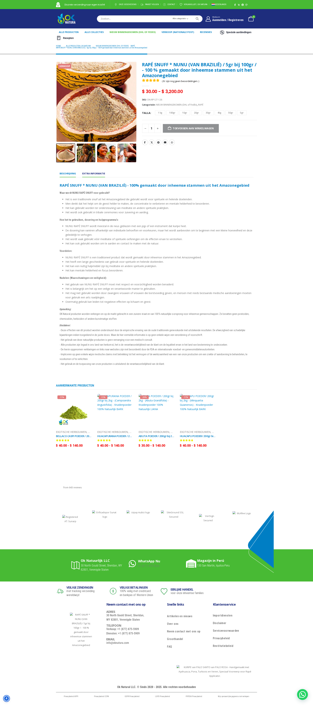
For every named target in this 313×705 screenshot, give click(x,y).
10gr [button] (184, 112)
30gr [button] (208, 112)
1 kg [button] (160, 112)
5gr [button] (242, 112)
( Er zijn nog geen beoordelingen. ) (180, 81)
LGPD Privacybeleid (162, 696)
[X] (239, 5)
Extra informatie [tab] (93, 173)
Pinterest (158, 142)
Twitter (152, 142)
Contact (171, 4)
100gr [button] (172, 112)
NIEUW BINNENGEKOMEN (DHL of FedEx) (133, 32)
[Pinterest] (242, 5)
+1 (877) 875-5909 (148, 566)
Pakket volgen (152, 4)
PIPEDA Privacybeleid (194, 696)
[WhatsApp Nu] (133, 563)
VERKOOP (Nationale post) (178, 32)
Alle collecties (94, 32)
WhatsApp (172, 142)
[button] (57, 102)
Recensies (206, 32)
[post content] (74, 412)
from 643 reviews (72, 487)
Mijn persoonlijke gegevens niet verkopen (233, 696)
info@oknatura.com (117, 643)
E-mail (165, 142)
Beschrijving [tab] (68, 173)
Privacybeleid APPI (71, 696)
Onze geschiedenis (127, 4)
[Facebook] (235, 5)
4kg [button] (219, 112)
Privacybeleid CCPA (101, 696)
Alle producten (69, 32)
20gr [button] (196, 112)
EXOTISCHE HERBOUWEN (71, 432)
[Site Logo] (66, 18)
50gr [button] (230, 112)
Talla (146, 113)
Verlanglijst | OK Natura (195, 4)
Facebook (145, 142)
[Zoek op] (197, 19)
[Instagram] (246, 5)
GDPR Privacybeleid (132, 696)
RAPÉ (200, 104)
